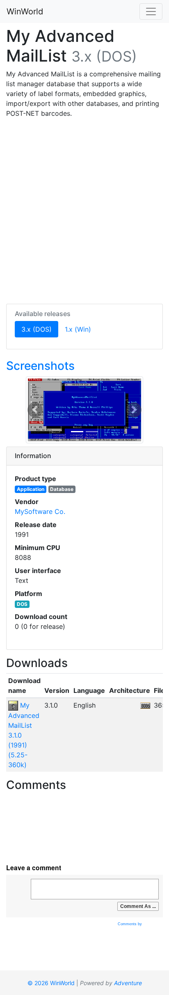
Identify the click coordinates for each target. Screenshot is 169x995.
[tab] (84, 456)
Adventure (128, 982)
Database (61, 489)
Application (30, 489)
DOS (22, 604)
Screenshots (40, 366)
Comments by (130, 924)
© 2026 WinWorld (51, 982)
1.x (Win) (78, 329)
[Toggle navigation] (150, 11)
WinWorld (25, 11)
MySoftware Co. (40, 511)
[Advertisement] (84, 209)
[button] (35, 410)
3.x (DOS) (39, 329)
